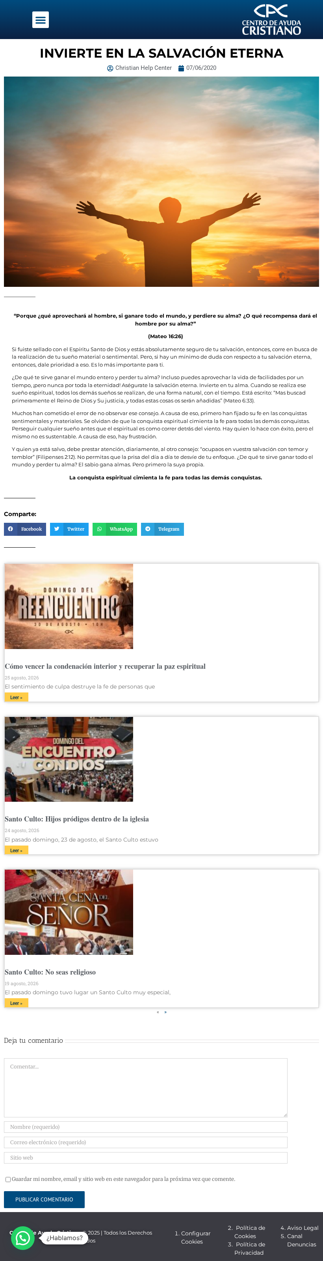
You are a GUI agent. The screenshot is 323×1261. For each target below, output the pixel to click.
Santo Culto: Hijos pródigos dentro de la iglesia (77, 819)
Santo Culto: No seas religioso (50, 972)
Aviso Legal (303, 1227)
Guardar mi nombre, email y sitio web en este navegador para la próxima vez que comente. (123, 1179)
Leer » (16, 697)
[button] (40, 19)
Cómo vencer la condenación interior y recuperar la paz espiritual (105, 666)
